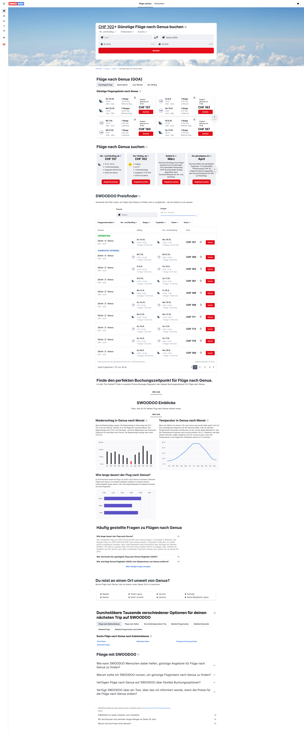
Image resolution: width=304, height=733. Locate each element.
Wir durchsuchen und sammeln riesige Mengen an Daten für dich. (127, 719)
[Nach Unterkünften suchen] (4, 16)
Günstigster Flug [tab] (105, 85)
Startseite (99, 69)
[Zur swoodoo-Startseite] (16, 3)
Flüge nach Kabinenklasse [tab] (109, 624)
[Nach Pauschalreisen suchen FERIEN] (4, 25)
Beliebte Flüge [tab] (104, 629)
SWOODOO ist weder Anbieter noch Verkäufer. (119, 715)
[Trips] (4, 37)
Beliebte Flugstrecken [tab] (180, 624)
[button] (4, 3)
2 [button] (199, 367)
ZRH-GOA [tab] (156, 392)
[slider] (196, 215)
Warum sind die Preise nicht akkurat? (114, 723)
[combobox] (107, 32)
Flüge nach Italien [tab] (132, 624)
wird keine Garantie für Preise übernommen (156, 708)
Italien (114, 69)
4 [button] (209, 367)
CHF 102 (106, 26)
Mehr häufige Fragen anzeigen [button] (138, 566)
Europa (107, 69)
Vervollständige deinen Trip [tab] (155, 624)
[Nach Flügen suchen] (4, 11)
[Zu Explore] (4, 30)
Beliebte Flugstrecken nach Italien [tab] (128, 629)
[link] (111, 182)
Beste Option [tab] (122, 85)
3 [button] (204, 367)
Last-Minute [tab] (138, 85)
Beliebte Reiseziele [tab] (201, 624)
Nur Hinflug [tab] (152, 85)
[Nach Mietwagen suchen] (4, 21)
